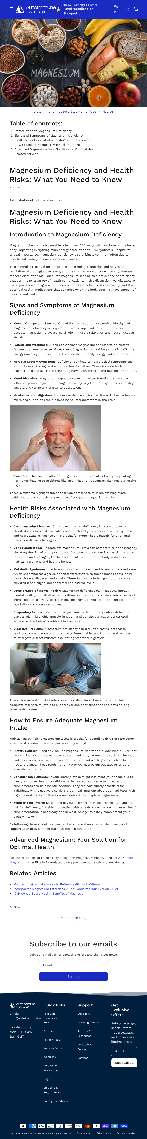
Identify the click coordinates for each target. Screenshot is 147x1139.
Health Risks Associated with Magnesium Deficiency (53, 140)
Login (46, 1079)
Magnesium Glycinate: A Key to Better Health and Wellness (57, 884)
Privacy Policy (52, 1039)
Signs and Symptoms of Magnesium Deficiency (49, 135)
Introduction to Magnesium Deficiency (43, 131)
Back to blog (76, 918)
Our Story (83, 1013)
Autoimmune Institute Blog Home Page (65, 111)
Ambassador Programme (51, 1068)
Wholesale (50, 1056)
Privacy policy (105, 1133)
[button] (128, 9)
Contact (48, 1031)
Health (107, 111)
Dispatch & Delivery (84, 1047)
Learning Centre (88, 1022)
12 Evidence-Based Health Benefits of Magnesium (49, 893)
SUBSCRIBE (124, 1063)
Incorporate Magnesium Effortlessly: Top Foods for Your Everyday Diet (65, 889)
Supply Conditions (55, 1101)
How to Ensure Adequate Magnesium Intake (47, 144)
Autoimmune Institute (34, 1133)
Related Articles (26, 154)
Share (18, 906)
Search (48, 1022)
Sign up (73, 976)
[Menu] (11, 9)
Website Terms (53, 1048)
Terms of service (126, 1133)
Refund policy (85, 1133)
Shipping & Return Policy (52, 1090)
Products (49, 1013)
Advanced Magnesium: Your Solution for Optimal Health (56, 149)
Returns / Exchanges (84, 1033)
